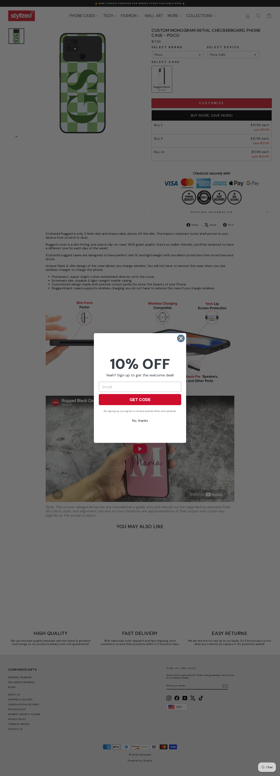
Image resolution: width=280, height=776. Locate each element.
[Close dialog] (180, 338)
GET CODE (140, 399)
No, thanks (140, 420)
